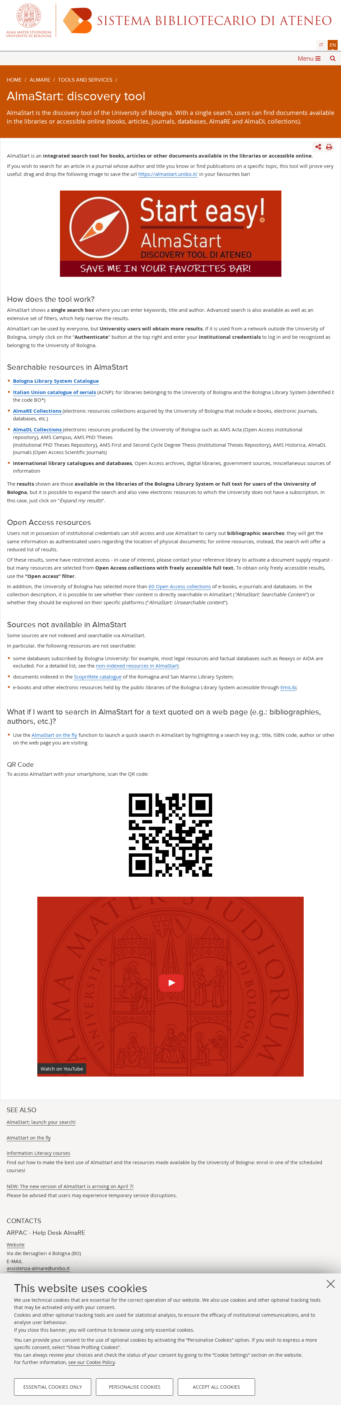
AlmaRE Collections (37, 410)
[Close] (330, 1283)
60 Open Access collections (180, 586)
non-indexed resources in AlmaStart (137, 665)
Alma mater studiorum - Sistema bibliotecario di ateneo (170, 20)
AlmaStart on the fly (54, 734)
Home (14, 80)
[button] (332, 58)
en (333, 45)
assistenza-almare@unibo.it (38, 1268)
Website (16, 1244)
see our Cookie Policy (91, 1362)
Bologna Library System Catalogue (56, 380)
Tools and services (85, 80)
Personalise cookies (135, 1387)
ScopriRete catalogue (98, 676)
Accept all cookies (216, 1387)
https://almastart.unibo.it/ (168, 174)
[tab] (321, 45)
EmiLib (288, 687)
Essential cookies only (52, 1387)
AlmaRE (40, 80)
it (321, 45)
